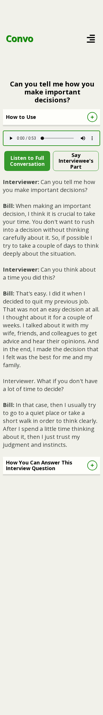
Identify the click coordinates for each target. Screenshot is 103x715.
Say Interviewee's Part (75, 161)
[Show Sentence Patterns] (92, 465)
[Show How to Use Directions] (92, 117)
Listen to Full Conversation (27, 160)
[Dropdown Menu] (91, 38)
